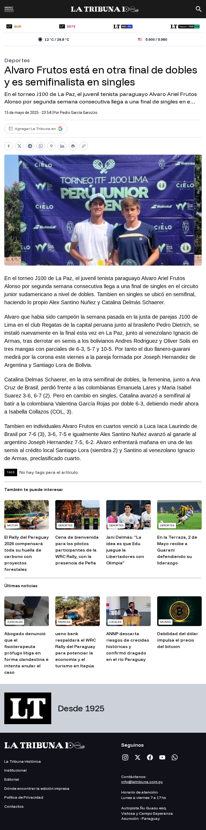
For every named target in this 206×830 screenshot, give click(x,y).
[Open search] (199, 9)
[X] (138, 757)
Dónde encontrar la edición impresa (36, 788)
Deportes (17, 60)
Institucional (15, 770)
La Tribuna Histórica (22, 761)
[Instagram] (125, 757)
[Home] (105, 9)
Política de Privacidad (23, 797)
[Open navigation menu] (9, 11)
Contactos (14, 806)
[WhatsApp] (175, 757)
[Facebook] (150, 757)
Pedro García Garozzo (78, 112)
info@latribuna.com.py (142, 781)
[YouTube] (162, 757)
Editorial (11, 779)
